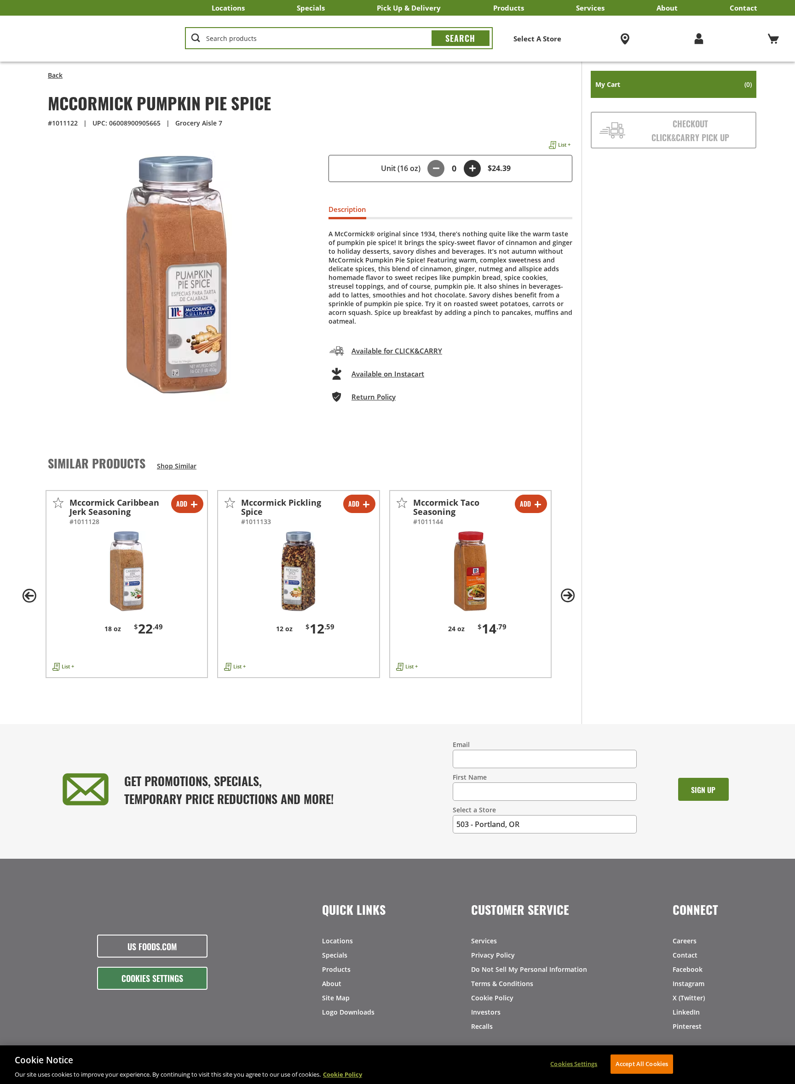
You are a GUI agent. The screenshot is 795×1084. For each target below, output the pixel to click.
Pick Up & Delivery (409, 7)
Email (461, 744)
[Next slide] (567, 595)
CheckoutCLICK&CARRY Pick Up (690, 130)
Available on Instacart (387, 373)
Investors (486, 1012)
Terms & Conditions (502, 983)
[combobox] (339, 38)
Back (55, 75)
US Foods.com (152, 946)
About (667, 7)
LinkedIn (686, 1012)
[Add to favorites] (58, 502)
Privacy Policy (493, 955)
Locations (228, 7)
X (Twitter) (689, 997)
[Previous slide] (29, 595)
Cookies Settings (152, 978)
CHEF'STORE (88, 39)
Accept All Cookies (642, 1063)
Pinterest (687, 1026)
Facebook (688, 969)
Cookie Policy (492, 997)
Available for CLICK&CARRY (396, 350)
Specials (311, 7)
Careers (685, 940)
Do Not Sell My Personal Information (529, 969)
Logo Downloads (348, 1012)
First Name (470, 777)
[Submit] (461, 38)
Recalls (482, 1026)
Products (508, 7)
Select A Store (537, 38)
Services (590, 7)
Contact (743, 7)
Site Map (336, 997)
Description (347, 209)
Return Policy (373, 396)
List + (564, 144)
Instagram (688, 983)
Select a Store (474, 809)
